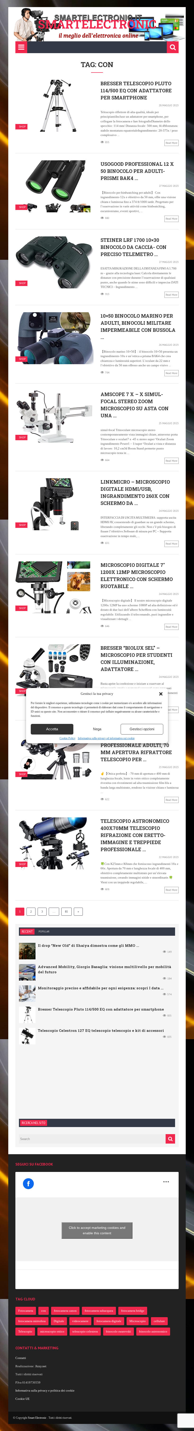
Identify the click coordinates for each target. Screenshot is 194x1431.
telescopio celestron (85, 1331)
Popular (44, 931)
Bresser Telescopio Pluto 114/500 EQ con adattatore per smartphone (136, 90)
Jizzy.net (40, 1366)
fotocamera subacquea (99, 1310)
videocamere (80, 1321)
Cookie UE (22, 1399)
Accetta (52, 729)
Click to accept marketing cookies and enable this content (97, 1230)
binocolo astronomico (153, 1331)
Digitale (59, 1321)
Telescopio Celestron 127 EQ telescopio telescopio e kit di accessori (101, 1030)
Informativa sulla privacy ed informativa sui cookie (106, 738)
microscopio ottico (52, 1331)
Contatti (20, 1358)
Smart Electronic (37, 1417)
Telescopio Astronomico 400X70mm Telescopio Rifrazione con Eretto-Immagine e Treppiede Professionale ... (135, 835)
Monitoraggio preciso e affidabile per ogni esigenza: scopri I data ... (100, 988)
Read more (171, 143)
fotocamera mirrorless (32, 1321)
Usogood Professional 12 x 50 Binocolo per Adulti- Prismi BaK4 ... (137, 171)
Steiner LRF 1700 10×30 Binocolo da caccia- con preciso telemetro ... (134, 247)
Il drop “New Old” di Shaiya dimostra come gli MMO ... (88, 945)
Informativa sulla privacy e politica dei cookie (45, 1390)
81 (66, 911)
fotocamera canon (65, 1310)
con (43, 1310)
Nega (97, 729)
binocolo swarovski (118, 1331)
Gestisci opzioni (142, 729)
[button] (161, 694)
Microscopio (137, 1321)
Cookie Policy (67, 738)
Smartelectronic (97, 24)
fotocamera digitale (109, 1321)
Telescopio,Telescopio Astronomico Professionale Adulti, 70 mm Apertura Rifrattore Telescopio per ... (136, 745)
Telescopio (25, 1331)
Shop (22, 126)
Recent (27, 932)
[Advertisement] (54, 1081)
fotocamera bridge (132, 1310)
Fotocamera (25, 1310)
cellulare (159, 1321)
